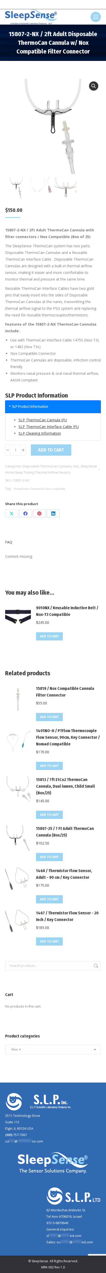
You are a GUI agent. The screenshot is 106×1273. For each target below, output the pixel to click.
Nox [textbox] (15, 1049)
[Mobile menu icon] (96, 17)
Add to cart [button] (49, 636)
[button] (93, 86)
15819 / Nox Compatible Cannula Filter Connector (65, 692)
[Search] (62, 5)
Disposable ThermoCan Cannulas (47, 466)
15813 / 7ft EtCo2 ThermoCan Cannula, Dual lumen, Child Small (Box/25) (65, 786)
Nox (76, 466)
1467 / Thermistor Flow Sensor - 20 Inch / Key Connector (67, 916)
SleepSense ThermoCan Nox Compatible (40, 488)
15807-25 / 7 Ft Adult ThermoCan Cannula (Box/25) (65, 832)
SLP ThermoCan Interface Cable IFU (49, 426)
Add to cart (51, 450)
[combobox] (53, 1049)
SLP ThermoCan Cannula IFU (43, 420)
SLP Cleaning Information (40, 433)
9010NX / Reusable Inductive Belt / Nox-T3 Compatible (67, 611)
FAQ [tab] (8, 542)
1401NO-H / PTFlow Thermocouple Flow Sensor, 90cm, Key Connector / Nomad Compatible (68, 737)
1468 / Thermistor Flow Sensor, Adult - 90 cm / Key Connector (64, 874)
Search (95, 966)
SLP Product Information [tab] (30, 406)
